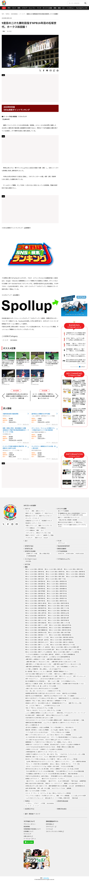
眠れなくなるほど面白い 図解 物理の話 (35, 598)
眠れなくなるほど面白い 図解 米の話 (73, 569)
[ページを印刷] (57, 70)
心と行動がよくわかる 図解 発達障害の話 (59, 657)
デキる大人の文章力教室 (67, 766)
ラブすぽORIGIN (62, 551)
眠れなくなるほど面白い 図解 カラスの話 (58, 608)
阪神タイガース (29, 513)
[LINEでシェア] (47, 70)
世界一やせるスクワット (31, 679)
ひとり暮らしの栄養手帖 (31, 669)
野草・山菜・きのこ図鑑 (43, 788)
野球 (9, 8)
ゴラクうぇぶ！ (62, 543)
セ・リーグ (28, 806)
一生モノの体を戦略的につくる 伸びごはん (67, 666)
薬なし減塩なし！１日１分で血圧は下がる (50, 669)
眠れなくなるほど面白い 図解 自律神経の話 (61, 640)
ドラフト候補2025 (30, 530)
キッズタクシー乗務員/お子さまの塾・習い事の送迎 (44, 447)
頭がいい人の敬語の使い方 (32, 725)
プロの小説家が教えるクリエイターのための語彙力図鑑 (39, 771)
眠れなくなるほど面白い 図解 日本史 (34, 579)
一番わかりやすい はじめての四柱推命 (35, 781)
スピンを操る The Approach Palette (34, 739)
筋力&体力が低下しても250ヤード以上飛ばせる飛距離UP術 (65, 744)
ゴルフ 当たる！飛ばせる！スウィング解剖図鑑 (59, 735)
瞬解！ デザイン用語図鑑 (63, 795)
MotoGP (46, 537)
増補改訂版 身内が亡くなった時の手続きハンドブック (72, 698)
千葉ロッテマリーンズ (31, 525)
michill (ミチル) (29, 809)
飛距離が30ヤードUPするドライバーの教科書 (36, 744)
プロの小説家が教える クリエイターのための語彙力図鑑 (69, 771)
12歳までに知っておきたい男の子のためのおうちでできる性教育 (41, 688)
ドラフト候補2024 (41, 528)
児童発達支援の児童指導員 (10, 414)
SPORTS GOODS (80, 553)
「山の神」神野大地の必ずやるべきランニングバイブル (39, 761)
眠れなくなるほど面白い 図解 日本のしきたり (37, 642)
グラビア (24, 8)
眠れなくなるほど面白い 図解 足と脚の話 (35, 603)
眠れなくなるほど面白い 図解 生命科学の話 (60, 625)
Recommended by (74, 366)
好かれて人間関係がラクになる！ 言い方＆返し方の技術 (64, 769)
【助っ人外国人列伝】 (44, 553)
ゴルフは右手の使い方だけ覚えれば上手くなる (37, 737)
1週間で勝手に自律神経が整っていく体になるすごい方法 (39, 666)
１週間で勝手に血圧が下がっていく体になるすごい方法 (67, 664)
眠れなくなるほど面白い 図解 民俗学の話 (35, 618)
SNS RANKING (14, 14)
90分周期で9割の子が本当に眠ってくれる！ (73, 683)
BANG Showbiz (61, 809)
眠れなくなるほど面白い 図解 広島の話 (57, 596)
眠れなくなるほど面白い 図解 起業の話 (35, 584)
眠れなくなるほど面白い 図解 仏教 (53, 569)
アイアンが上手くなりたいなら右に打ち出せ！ (37, 732)
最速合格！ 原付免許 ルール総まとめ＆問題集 (37, 730)
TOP (3, 14)
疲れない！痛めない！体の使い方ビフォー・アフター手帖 (65, 764)
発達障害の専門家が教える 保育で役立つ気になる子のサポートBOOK (42, 693)
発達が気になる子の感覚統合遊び (33, 696)
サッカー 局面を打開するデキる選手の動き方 (55, 756)
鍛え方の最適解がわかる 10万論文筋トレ (35, 681)
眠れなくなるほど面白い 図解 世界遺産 (35, 591)
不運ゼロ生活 (74, 781)
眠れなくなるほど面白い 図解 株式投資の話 (36, 627)
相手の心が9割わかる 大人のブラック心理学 (57, 715)
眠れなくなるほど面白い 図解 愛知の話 (35, 581)
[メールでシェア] (51, 70)
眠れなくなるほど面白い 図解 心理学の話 (35, 613)
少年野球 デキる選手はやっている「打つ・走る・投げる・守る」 (41, 754)
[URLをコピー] (54, 70)
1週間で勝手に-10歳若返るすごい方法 (35, 659)
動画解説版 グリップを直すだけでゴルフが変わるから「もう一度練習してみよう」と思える (48, 742)
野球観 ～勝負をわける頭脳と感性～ (66, 747)
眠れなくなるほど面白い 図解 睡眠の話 (57, 588)
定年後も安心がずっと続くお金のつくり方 (36, 786)
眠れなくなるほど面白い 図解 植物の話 (35, 588)
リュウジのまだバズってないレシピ (34, 798)
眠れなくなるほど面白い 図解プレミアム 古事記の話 (38, 652)
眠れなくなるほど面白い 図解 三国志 (55, 576)
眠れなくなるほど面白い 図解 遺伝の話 (57, 581)
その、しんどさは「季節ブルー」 (33, 705)
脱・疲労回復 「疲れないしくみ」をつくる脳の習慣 (38, 671)
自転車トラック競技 (48, 535)
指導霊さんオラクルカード (32, 778)
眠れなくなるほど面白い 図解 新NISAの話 (35, 632)
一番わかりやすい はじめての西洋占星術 (58, 781)
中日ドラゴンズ (49, 513)
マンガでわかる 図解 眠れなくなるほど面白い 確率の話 (39, 654)
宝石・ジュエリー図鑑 (53, 681)
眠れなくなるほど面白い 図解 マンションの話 (37, 644)
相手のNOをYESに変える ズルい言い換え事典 (36, 769)
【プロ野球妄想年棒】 (31, 556)
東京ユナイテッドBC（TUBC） (44, 533)
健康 (59, 8)
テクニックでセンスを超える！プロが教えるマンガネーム (40, 795)
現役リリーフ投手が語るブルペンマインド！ (69, 517)
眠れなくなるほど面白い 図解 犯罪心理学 (58, 618)
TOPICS (7, 14)
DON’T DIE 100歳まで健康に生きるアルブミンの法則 (38, 674)
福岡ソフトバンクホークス (45, 525)
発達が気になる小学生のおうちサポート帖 (55, 696)
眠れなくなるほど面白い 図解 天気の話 (57, 593)
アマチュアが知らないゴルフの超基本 (60, 732)
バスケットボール (30, 533)
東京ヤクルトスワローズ (45, 516)
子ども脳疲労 (71, 696)
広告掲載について (28, 831)
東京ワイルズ (38, 537)
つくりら (48, 829)
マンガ (39, 8)
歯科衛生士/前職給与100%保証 (41, 414)
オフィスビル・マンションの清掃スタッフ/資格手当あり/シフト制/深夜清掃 (43, 429)
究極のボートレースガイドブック (53, 783)
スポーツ (27, 509)
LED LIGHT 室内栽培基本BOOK (77, 786)
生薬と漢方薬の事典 (30, 788)
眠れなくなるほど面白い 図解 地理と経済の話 (62, 637)
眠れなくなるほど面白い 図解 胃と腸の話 (58, 603)
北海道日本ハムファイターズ (32, 520)
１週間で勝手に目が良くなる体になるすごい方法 (63, 661)
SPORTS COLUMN (30, 551)
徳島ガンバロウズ (30, 535)
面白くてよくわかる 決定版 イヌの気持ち (35, 791)
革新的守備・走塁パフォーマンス (33, 756)
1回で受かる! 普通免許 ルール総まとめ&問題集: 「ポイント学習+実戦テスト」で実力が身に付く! (49, 727)
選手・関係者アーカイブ (32, 814)
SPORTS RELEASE (62, 801)
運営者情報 (27, 826)
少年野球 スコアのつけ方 (31, 749)
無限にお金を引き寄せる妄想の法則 (34, 783)
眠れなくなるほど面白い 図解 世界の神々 (35, 615)
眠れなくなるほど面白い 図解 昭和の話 (57, 586)
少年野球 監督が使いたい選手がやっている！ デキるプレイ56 (40, 752)
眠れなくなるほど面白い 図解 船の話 (75, 574)
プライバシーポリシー (30, 824)
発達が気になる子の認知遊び (69, 693)
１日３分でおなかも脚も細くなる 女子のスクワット (53, 679)
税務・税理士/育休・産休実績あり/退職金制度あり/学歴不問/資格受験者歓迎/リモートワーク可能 (14, 430)
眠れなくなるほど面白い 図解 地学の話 (57, 591)
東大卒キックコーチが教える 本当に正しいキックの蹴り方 (40, 759)
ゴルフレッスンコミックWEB (54, 831)
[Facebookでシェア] (44, 70)
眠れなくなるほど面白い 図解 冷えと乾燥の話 (62, 642)
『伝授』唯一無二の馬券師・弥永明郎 (67, 520)
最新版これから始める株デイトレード (73, 783)
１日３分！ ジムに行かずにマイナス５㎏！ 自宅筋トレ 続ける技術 (42, 766)
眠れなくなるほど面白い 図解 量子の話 (57, 598)
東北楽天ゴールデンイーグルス (33, 523)
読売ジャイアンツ (40, 511)
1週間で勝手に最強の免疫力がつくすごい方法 (58, 659)
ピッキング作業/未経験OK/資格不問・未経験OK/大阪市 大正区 (15, 447)
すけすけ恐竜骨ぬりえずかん (68, 681)
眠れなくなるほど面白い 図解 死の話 (55, 571)
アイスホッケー (29, 537)
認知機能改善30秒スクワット (59, 703)
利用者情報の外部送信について (32, 829)
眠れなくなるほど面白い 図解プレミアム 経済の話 (66, 652)
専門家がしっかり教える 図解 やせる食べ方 (36, 657)
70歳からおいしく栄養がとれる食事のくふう (65, 674)
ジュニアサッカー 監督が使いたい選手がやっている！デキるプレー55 (61, 722)
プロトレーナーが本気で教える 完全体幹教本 (36, 764)
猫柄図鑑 (69, 788)
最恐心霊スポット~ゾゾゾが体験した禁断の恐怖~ (57, 798)
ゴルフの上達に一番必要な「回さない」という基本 (63, 730)
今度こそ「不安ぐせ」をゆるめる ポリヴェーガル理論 (39, 708)
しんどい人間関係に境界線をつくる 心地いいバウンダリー (40, 713)
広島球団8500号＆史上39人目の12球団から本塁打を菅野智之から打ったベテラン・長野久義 (17, 396)
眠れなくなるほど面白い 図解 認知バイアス (36, 635)
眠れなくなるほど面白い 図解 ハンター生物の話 (37, 647)
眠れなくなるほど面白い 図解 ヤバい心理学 (36, 625)
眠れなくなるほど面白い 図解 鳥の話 (34, 574)
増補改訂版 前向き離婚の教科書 (33, 722)
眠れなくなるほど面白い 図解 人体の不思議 (59, 632)
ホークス (9, 31)
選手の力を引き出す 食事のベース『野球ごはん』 (70, 522)
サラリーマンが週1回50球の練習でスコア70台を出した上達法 (66, 737)
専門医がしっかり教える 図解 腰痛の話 (65, 654)
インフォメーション (31, 559)
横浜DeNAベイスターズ (31, 516)
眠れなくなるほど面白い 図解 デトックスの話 (37, 637)
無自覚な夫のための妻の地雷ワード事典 (74, 720)
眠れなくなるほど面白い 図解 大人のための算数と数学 (65, 647)
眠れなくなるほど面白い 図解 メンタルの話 (59, 623)
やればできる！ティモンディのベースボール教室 (72, 754)
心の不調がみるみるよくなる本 (52, 705)
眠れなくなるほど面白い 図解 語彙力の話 (58, 610)
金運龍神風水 (83, 781)
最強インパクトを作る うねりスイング (35, 735)
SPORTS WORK (70, 553)
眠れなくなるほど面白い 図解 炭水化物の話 (60, 630)
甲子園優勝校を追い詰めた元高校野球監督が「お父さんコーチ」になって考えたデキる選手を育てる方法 (72, 514)
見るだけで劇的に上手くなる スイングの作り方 (58, 739)
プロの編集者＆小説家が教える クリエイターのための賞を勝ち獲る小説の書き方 (45, 773)
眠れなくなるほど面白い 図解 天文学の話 (58, 615)
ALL (4, 8)
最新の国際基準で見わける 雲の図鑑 (58, 786)
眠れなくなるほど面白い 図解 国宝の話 (35, 586)
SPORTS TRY (61, 553)
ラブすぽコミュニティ (63, 559)
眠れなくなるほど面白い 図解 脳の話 (55, 574)
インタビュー (70, 8)
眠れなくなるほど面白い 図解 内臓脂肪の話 (36, 630)
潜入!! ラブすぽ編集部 (63, 511)
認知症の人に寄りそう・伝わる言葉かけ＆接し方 (37, 703)
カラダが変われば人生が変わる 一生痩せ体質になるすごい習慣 (41, 676)
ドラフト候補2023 (30, 528)
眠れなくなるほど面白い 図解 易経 (34, 569)
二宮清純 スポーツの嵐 (31, 553)
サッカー (27, 511)
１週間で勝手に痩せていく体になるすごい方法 (37, 661)
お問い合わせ (27, 836)
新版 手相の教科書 (72, 773)
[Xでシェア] (40, 70)
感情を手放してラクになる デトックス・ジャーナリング (71, 713)
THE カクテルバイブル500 (58, 788)
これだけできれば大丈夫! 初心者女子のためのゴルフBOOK (40, 747)
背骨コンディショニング (65, 676)
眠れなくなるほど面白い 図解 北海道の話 (35, 623)
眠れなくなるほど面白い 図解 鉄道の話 (35, 593)
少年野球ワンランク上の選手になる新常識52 (51, 749)
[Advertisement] (30, 89)
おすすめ (27, 564)
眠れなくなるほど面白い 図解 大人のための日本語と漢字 (39, 649)
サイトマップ (27, 834)
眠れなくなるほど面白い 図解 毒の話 (75, 571)
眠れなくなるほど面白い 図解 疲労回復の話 (60, 635)
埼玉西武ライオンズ (47, 520)
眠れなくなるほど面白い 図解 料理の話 (35, 601)
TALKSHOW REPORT (63, 546)
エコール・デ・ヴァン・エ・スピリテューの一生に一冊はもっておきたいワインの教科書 (48, 793)
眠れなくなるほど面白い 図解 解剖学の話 (35, 608)
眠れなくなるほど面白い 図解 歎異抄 (75, 576)
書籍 (55, 8)
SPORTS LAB (29, 549)
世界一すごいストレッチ (79, 676)
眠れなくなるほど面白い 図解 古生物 (34, 576)
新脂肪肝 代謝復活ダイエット (61, 671)
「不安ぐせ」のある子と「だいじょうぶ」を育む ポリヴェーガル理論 (43, 710)
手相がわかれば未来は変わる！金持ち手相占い (37, 776)
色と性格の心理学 (30, 715)
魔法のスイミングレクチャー (63, 761)
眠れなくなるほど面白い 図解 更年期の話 (35, 610)
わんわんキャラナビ (79, 776)
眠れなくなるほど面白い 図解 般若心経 (35, 596)
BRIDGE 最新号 (61, 549)
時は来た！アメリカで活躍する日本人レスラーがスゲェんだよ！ (72, 525)
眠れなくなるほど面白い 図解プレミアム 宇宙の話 (68, 649)
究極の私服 (75, 798)
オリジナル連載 (47, 8)
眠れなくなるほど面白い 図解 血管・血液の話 (37, 640)
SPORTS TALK (29, 546)
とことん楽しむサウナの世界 (78, 795)
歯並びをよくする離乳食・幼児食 (33, 683)
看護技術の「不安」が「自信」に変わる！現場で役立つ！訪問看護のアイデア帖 (45, 700)
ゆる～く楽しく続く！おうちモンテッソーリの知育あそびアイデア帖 (42, 691)
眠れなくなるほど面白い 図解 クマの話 (56, 579)
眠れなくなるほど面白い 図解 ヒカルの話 (35, 620)
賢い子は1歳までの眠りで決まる (52, 683)
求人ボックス (26, 424)
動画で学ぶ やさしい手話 (75, 703)
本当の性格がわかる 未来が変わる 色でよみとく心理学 (39, 717)
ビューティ (32, 8)
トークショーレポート (30, 839)
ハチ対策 (42, 803)
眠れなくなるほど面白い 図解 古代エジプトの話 (62, 644)
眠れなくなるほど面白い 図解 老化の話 (57, 601)
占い (63, 8)
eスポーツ (39, 535)
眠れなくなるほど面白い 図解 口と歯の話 (58, 605)
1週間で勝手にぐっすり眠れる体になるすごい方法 (38, 664)
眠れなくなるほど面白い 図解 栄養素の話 (35, 605)
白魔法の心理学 (40, 715)
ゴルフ (14, 8)
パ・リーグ (22, 14)
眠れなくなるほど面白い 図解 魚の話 (34, 571)
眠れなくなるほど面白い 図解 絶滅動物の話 (60, 627)
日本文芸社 (28, 561)
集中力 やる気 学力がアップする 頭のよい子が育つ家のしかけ (41, 698)
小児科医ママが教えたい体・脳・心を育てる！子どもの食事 (40, 686)
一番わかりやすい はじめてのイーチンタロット (53, 778)
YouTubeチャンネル (82, 8)
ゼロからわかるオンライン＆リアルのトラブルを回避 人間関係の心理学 (43, 720)
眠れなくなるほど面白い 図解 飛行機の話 (58, 620)
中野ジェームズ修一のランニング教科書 (67, 759)
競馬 (19, 8)
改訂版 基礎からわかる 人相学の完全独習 (61, 776)
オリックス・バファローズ (32, 518)
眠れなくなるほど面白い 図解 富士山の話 (58, 613)
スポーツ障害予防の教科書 (79, 761)
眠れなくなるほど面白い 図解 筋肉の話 (57, 584)
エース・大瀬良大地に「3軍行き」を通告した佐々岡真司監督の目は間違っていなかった (43, 396)
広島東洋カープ (39, 513)
